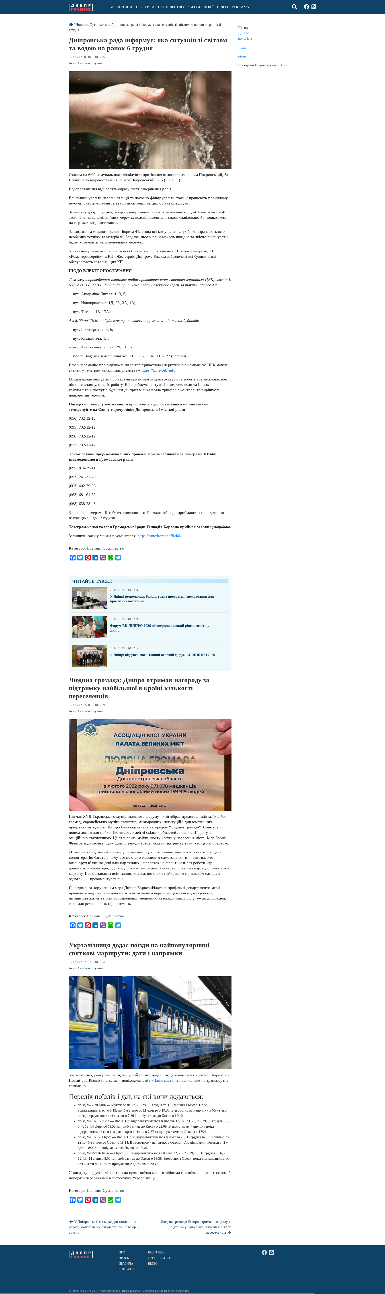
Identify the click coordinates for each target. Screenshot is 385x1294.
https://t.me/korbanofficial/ (159, 536)
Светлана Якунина (90, 63)
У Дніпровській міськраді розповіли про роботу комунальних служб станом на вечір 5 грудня (104, 1227)
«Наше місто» (163, 1080)
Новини (82, 25)
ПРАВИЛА (126, 1263)
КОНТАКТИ (127, 1269)
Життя (193, 7)
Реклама (241, 7)
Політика (145, 7)
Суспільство (171, 7)
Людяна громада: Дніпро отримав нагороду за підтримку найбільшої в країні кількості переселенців (196, 1227)
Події (208, 7)
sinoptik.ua (279, 65)
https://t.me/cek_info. (159, 370)
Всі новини (120, 7)
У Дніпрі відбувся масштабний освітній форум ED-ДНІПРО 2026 (162, 655)
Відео (222, 7)
